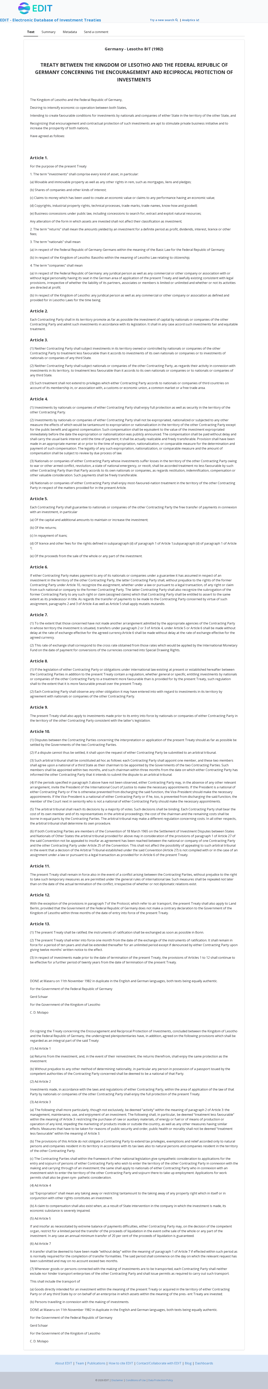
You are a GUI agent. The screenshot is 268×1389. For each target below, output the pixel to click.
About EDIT (63, 1363)
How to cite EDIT (121, 1363)
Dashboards (204, 1363)
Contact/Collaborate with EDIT (159, 1363)
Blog (188, 1363)
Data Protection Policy (160, 1380)
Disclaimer (117, 1380)
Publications (96, 1363)
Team (80, 1363)
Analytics (189, 20)
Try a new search (162, 20)
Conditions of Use (136, 1380)
